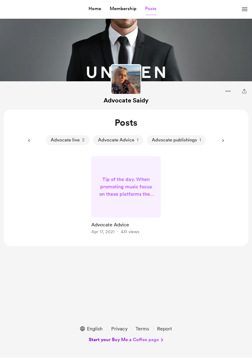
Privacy (119, 329)
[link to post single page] (126, 196)
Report (164, 329)
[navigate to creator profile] (126, 79)
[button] (94, 9)
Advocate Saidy (126, 100)
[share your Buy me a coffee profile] (244, 91)
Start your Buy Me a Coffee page (124, 339)
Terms (142, 329)
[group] (126, 196)
